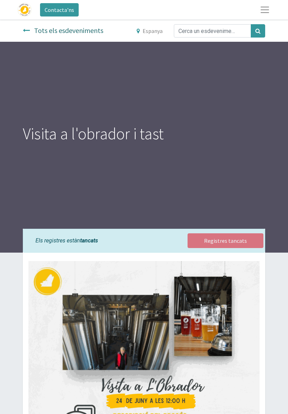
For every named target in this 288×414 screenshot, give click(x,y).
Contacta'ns (59, 9)
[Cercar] (258, 31)
